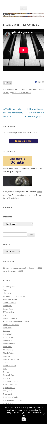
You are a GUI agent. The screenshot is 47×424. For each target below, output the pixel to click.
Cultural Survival (9, 302)
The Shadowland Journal (12, 400)
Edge (5, 315)
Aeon (5, 290)
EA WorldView (8, 312)
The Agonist (7, 391)
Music (30, 89)
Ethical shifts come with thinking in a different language (34, 113)
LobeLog (6, 331)
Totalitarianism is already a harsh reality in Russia (13, 113)
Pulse (5, 369)
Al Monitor (7, 293)
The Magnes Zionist (10, 397)
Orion (5, 362)
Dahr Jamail (7, 306)
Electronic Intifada (10, 318)
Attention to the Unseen (21, 92)
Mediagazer (7, 340)
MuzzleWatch (8, 353)
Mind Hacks (7, 346)
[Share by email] (43, 82)
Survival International (11, 384)
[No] (43, 414)
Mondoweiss (8, 350)
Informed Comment (11, 324)
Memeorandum (9, 343)
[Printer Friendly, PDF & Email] (7, 82)
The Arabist (7, 394)
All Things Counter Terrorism (14, 296)
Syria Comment (9, 387)
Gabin (24, 89)
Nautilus (6, 356)
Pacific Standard (9, 365)
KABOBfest (7, 328)
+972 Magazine (9, 287)
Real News (7, 378)
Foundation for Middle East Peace (16, 321)
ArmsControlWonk (10, 299)
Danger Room (8, 309)
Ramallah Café (8, 375)
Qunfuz (6, 372)
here (17, 198)
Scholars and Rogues (11, 381)
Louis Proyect (8, 337)
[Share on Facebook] (36, 82)
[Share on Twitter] (39, 82)
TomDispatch (8, 403)
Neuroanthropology (11, 359)
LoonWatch (7, 334)
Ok (23, 419)
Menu (23, 8)
